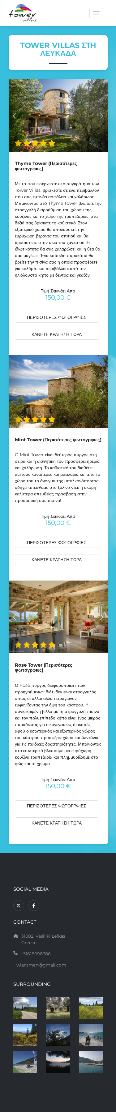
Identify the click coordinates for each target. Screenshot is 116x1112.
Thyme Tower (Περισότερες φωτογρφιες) (46, 166)
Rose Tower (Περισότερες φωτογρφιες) (43, 668)
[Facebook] (33, 905)
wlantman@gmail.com (41, 965)
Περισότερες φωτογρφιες (56, 317)
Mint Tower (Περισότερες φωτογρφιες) (58, 440)
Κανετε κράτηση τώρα (57, 334)
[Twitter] (18, 905)
